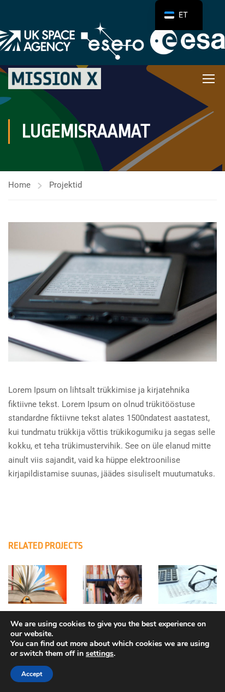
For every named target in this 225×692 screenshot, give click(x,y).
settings (100, 654)
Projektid (65, 185)
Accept (31, 674)
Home (19, 185)
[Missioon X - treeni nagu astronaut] (54, 78)
